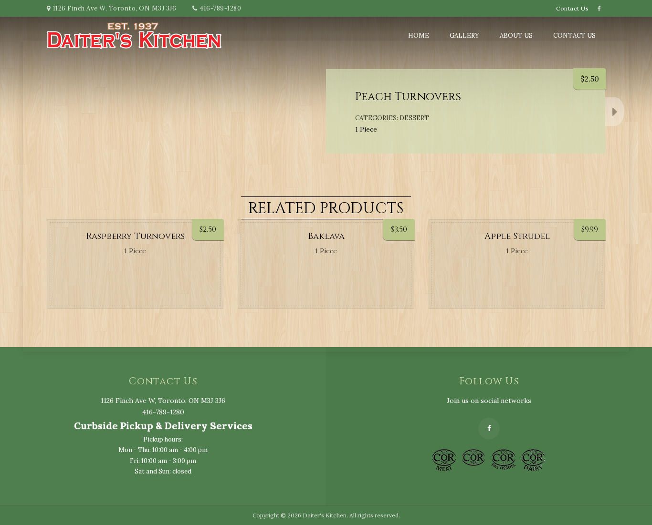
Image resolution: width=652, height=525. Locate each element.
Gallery (464, 35)
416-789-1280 (220, 8)
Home (418, 35)
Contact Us (572, 8)
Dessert (414, 118)
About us (516, 35)
